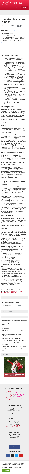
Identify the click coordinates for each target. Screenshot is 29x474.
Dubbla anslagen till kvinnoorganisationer (13, 340)
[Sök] (19, 305)
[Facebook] (8, 455)
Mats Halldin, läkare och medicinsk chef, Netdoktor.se (11, 292)
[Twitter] (16, 455)
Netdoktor (19, 26)
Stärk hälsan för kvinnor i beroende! (11, 338)
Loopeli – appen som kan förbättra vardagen (14, 346)
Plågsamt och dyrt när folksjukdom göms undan (14, 320)
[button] (5, 12)
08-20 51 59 (17, 425)
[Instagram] (12, 455)
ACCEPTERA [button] (6, 470)
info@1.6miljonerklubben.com (14, 427)
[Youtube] (21, 455)
